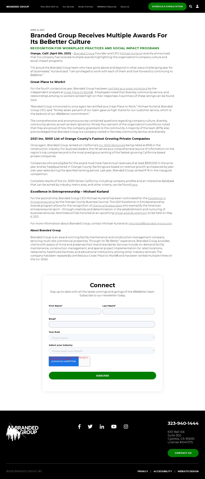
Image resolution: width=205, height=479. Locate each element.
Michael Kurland (131, 53)
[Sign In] (197, 6)
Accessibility (163, 471)
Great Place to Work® (78, 92)
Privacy (143, 471)
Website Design (188, 471)
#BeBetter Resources (106, 6)
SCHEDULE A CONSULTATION (167, 6)
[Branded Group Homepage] (22, 431)
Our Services (68, 6)
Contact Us (183, 452)
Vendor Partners (85, 6)
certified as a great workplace (128, 88)
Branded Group (17, 6)
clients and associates (107, 205)
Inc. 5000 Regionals (112, 145)
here (33, 99)
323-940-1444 (183, 423)
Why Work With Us (49, 6)
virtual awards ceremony (131, 212)
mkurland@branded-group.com (150, 223)
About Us (124, 6)
